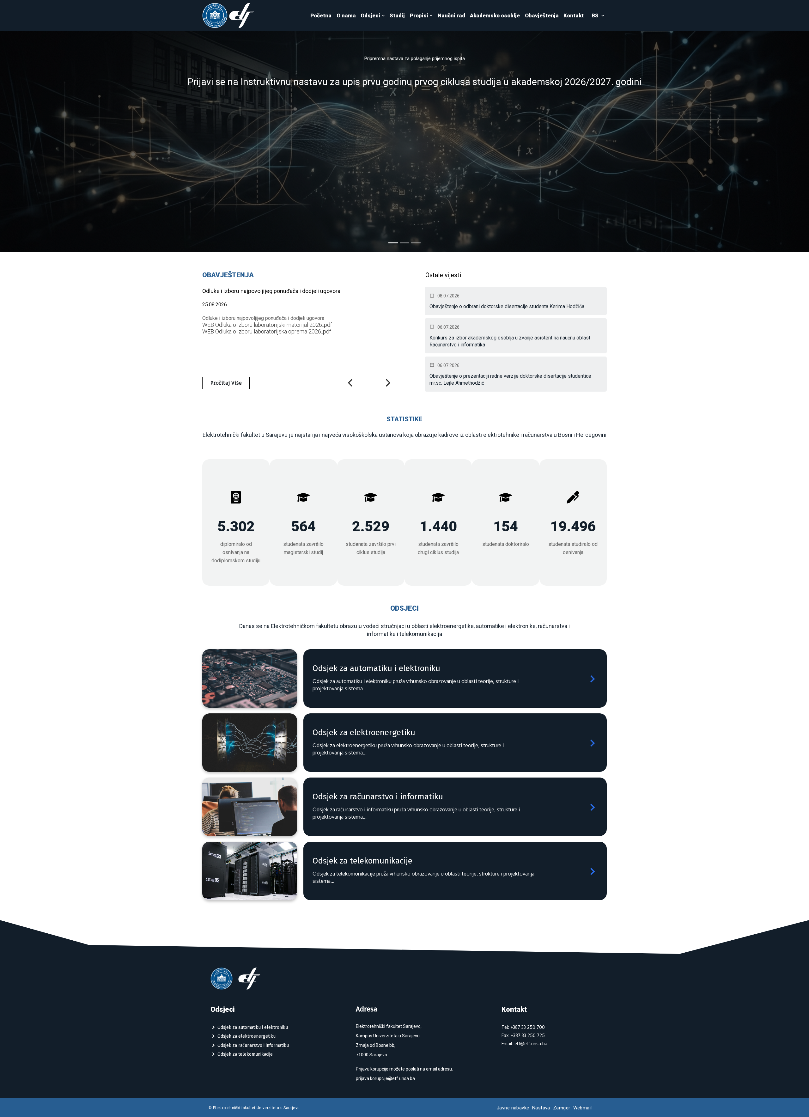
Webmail (582, 1108)
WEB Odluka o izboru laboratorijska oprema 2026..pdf (266, 331)
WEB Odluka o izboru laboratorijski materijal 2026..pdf (267, 324)
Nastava (541, 1108)
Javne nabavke (513, 1108)
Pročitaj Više (226, 383)
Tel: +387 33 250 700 (523, 1027)
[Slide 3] (416, 243)
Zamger (561, 1108)
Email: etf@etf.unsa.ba (524, 1043)
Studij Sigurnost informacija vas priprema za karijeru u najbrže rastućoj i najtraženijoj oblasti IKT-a (414, 89)
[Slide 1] (393, 243)
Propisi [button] (419, 15)
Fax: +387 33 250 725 (523, 1035)
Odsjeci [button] (370, 15)
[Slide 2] (404, 243)
